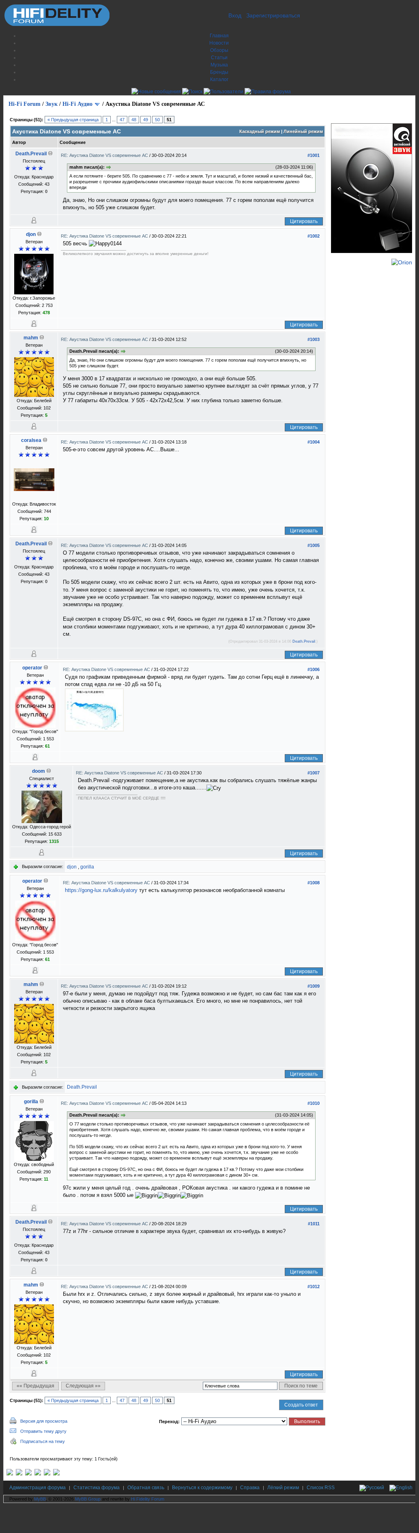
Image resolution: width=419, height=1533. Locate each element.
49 (145, 119)
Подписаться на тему (42, 1441)
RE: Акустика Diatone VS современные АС (105, 155)
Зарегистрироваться (273, 15)
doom (38, 771)
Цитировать (304, 221)
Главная (219, 36)
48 (133, 119)
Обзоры (219, 50)
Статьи (219, 57)
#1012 (313, 1286)
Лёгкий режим (283, 1487)
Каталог (219, 79)
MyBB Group (88, 1499)
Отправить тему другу (43, 1431)
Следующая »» (83, 1386)
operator (32, 668)
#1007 (313, 772)
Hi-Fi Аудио (77, 104)
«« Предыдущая (35, 1386)
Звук (51, 104)
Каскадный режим (259, 131)
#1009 (313, 986)
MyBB (40, 1499)
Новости (219, 43)
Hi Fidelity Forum (147, 1499)
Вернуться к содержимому (202, 1487)
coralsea (31, 440)
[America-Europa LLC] (19, 1474)
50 (157, 119)
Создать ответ (301, 1405)
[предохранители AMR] (9, 1474)
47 (122, 119)
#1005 (313, 545)
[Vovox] (56, 1474)
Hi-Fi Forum (25, 104)
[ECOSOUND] (37, 1474)
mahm (31, 338)
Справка (250, 1487)
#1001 (313, 155)
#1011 (314, 1223)
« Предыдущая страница (73, 119)
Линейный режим (303, 131)
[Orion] (401, 262)
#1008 (313, 882)
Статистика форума (96, 1487)
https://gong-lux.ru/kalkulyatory (101, 890)
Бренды (219, 72)
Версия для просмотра (43, 1421)
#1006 (313, 669)
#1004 (313, 442)
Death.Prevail (31, 154)
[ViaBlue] (28, 1474)
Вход (234, 15)
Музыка (219, 65)
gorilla (87, 867)
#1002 (313, 236)
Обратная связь (145, 1487)
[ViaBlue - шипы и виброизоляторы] (47, 1474)
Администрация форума (37, 1487)
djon (31, 234)
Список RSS (321, 1487)
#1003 (313, 339)
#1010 (313, 1103)
